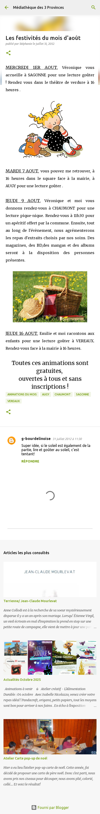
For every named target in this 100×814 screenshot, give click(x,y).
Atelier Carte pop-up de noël (25, 758)
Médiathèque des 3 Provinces (38, 7)
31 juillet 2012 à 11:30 (67, 438)
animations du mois (22, 394)
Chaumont (63, 394)
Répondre (30, 461)
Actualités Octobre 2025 (22, 680)
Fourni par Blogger (53, 807)
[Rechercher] (93, 7)
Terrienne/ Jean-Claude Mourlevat (30, 601)
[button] (8, 53)
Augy (45, 394)
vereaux (13, 401)
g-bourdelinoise (36, 438)
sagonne (82, 394)
